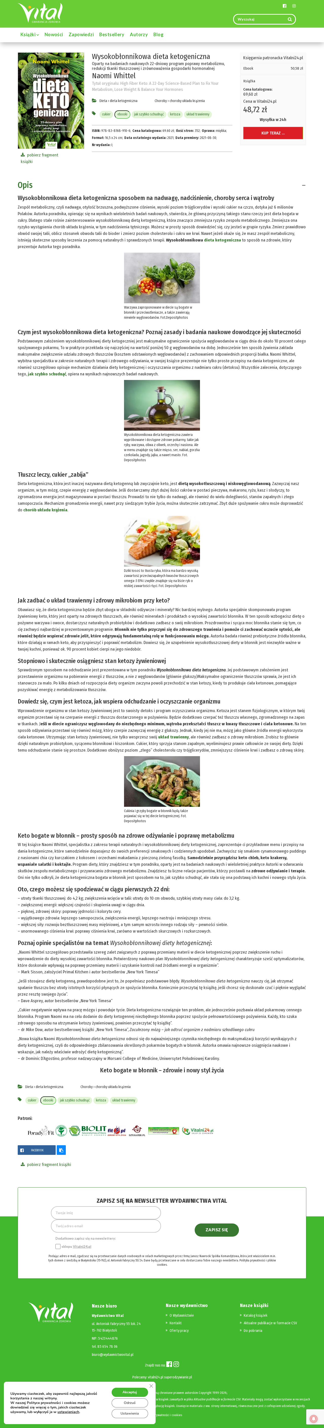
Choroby (161, 101)
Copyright (205, 1393)
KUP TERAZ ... (273, 133)
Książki (28, 34)
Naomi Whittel (114, 75)
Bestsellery (111, 34)
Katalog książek (256, 1315)
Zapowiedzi (81, 34)
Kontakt (175, 1323)
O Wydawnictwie (182, 1315)
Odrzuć (130, 1402)
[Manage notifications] (314, 1419)
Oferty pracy (179, 1331)
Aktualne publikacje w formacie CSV (270, 1323)
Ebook (248, 68)
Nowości (54, 34)
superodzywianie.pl (178, 1377)
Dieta (103, 101)
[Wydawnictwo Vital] (40, 12)
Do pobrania (253, 1331)
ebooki (122, 114)
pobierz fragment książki (48, 1164)
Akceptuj (130, 1392)
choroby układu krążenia (187, 101)
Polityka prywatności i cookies (162, 1415)
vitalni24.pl (155, 1377)
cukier (106, 114)
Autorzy (139, 34)
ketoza (175, 114)
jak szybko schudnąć (149, 114)
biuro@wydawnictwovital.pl (113, 1355)
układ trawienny (198, 114)
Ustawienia (129, 1413)
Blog (158, 34)
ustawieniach (68, 1412)
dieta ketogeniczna (123, 101)
